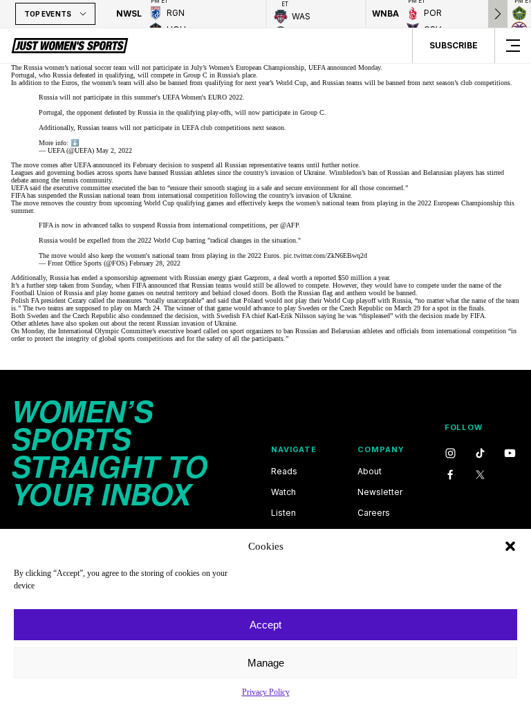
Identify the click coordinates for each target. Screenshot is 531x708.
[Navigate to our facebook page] (450, 475)
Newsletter (379, 492)
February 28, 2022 (154, 263)
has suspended (46, 195)
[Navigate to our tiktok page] (480, 453)
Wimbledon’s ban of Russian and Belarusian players (401, 172)
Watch (283, 492)
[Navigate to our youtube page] (510, 453)
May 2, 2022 (114, 150)
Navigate (294, 449)
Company (380, 449)
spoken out (94, 323)
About (369, 471)
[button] (510, 546)
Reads (284, 471)
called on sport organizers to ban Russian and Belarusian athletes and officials (311, 331)
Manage (266, 663)
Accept (265, 625)
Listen (283, 513)
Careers (373, 513)
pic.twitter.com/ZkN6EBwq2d (325, 255)
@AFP (289, 225)
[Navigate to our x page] (480, 475)
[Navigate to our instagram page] (450, 453)
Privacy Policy (266, 692)
